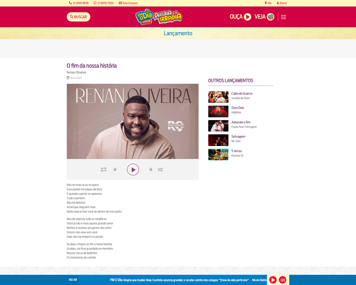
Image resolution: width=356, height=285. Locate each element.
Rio (269, 3)
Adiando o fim (240, 122)
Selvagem (238, 136)
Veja (260, 16)
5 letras (236, 151)
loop (104, 178)
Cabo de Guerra (241, 93)
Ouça (236, 16)
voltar (113, 178)
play (132, 178)
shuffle (161, 178)
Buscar (80, 17)
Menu (283, 17)
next (151, 178)
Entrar (283, 3)
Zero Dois (237, 108)
